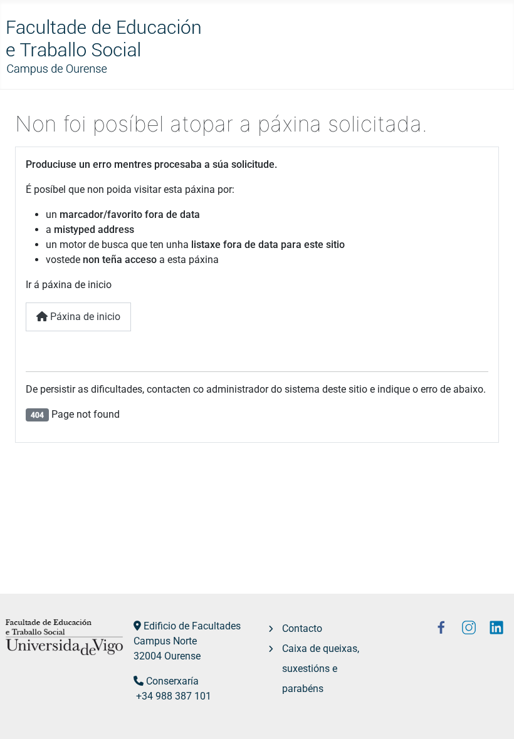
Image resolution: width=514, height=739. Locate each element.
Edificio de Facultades (192, 626)
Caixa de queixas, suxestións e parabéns (320, 669)
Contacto (302, 628)
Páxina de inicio (84, 317)
